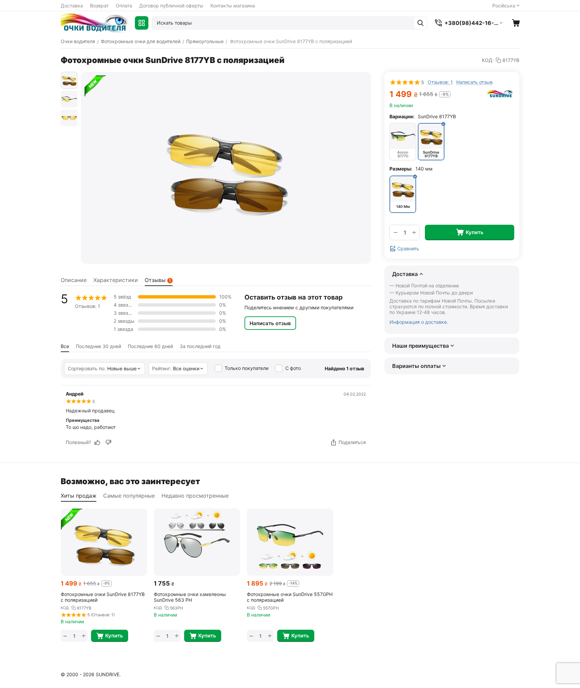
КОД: (488, 60)
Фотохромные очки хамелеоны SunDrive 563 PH (190, 597)
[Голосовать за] (97, 442)
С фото (293, 368)
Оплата (124, 5)
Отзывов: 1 (440, 82)
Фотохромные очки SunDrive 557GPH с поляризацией (289, 597)
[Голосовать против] (108, 442)
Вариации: (401, 116)
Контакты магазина (232, 5)
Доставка (72, 5)
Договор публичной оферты (171, 5)
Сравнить (408, 248)
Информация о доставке (418, 322)
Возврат (99, 5)
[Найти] (420, 23)
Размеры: (400, 168)
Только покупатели (246, 368)
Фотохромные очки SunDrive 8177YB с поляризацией (103, 597)
